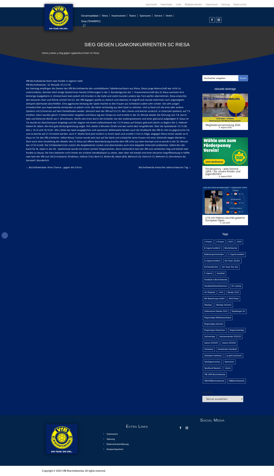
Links (178, 4)
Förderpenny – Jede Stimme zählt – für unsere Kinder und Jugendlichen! (223, 171)
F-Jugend (208, 273)
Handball (221, 273)
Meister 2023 (233, 292)
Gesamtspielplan (89, 15)
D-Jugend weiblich (212, 261)
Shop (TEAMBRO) (91, 21)
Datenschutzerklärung (118, 444)
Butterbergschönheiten (214, 254)
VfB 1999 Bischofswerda (214, 374)
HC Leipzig (236, 286)
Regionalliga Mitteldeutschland (217, 318)
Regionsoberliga (237, 330)
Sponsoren (151, 4)
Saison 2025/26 (229, 343)
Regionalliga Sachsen (213, 324)
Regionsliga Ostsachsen (214, 330)
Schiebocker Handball (227, 349)
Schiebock (208, 349)
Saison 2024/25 (211, 343)
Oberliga (208, 305)
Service (158, 15)
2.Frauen (220, 242)
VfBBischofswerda (236, 381)
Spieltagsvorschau (212, 362)
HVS (221, 292)
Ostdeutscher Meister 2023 (215, 311)
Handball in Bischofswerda (215, 280)
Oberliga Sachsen (224, 305)
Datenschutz (240, 4)
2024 (239, 242)
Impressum (212, 4)
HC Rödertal (209, 292)
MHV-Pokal (234, 298)
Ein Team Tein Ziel (230, 267)
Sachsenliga (209, 336)
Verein (169, 15)
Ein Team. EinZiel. (232, 261)
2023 (230, 242)
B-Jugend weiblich (212, 248)
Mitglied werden (193, 4)
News (105, 15)
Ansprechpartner (115, 449)
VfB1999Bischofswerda (214, 381)
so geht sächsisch (234, 355)
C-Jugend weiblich (236, 254)
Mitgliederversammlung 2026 (223, 125)
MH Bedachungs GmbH (214, 298)
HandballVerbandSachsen (215, 286)
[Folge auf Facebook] (212, 20)
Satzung (225, 4)
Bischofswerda (231, 248)
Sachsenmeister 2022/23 (230, 336)
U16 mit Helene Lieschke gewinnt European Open (225, 219)
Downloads (166, 4)
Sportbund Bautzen (212, 368)
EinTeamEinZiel (211, 267)
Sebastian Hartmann (213, 355)
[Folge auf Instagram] (218, 20)
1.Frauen (208, 242)
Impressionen (118, 15)
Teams (132, 15)
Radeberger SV (238, 311)
